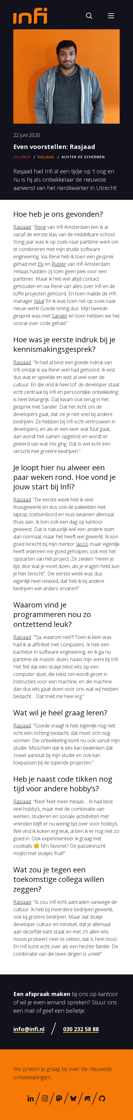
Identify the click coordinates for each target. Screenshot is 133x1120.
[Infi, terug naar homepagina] (30, 15)
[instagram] (45, 1098)
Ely (41, 264)
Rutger (59, 264)
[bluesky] (73, 1098)
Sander (59, 315)
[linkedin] (31, 1098)
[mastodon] (59, 1098)
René (40, 227)
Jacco (82, 544)
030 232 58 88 (81, 1029)
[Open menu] (111, 15)
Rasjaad (22, 227)
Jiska (39, 301)
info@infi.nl (29, 1029)
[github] (102, 1098)
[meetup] (88, 1098)
